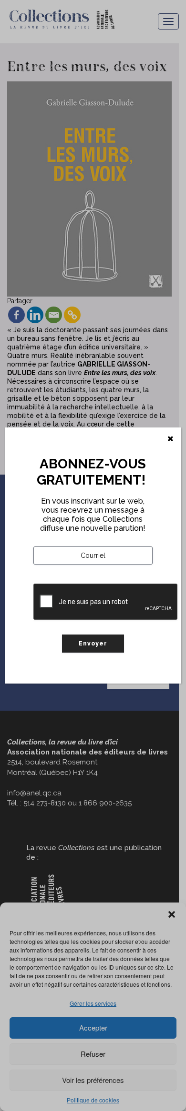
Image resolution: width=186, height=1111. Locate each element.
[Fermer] (170, 438)
